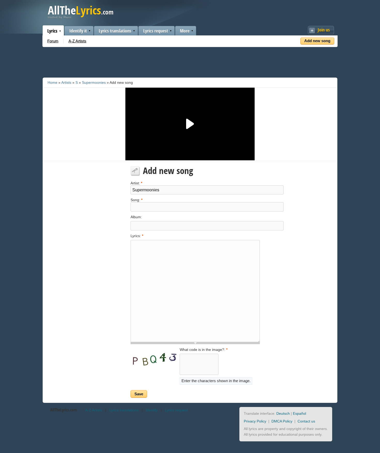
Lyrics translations (115, 31)
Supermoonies (94, 82)
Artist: (136, 182)
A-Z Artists (77, 41)
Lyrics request (155, 31)
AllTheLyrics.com (63, 410)
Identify (152, 410)
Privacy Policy (255, 421)
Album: (136, 217)
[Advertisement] (190, 61)
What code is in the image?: (203, 350)
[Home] (80, 18)
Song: (136, 199)
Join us (324, 30)
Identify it (78, 31)
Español (299, 413)
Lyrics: (137, 236)
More (184, 31)
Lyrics (52, 31)
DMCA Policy (281, 421)
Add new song (317, 41)
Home (52, 82)
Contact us (306, 421)
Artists (66, 82)
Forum (52, 41)
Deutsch (283, 413)
